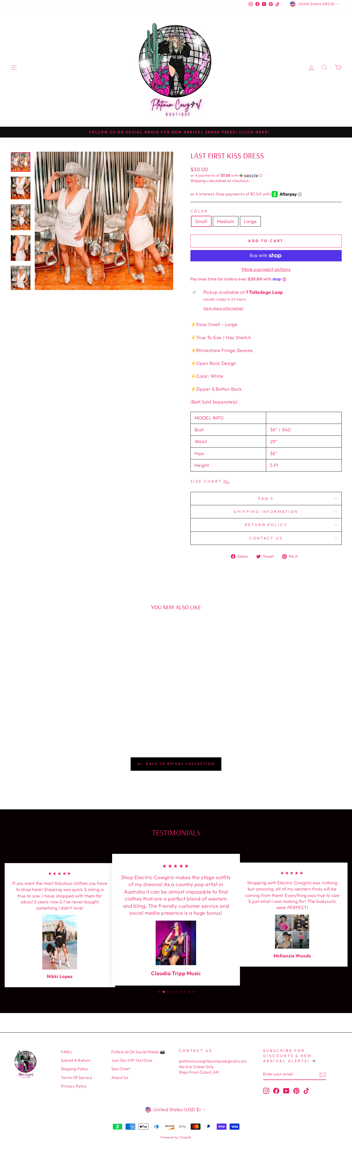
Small (201, 221)
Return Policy (266, 524)
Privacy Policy (74, 1086)
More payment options (266, 269)
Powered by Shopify (176, 1137)
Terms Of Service (76, 1077)
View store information (223, 308)
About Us (119, 1077)
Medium (225, 221)
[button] (266, 175)
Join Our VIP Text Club (131, 1060)
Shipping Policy (74, 1068)
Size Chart (120, 1068)
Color (199, 211)
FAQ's (266, 498)
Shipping (198, 180)
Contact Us (266, 538)
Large (250, 221)
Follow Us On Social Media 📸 (138, 1051)
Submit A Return (75, 1060)
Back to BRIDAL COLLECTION (180, 764)
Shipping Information (266, 511)
